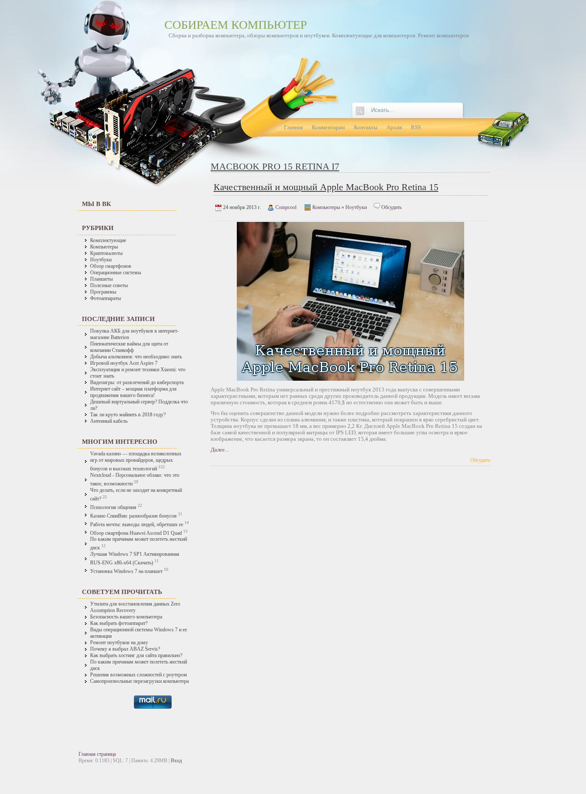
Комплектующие (108, 240)
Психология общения (113, 507)
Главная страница (97, 754)
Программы (103, 292)
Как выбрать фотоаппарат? (119, 623)
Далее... (220, 449)
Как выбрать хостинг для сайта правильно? (136, 655)
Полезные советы (109, 285)
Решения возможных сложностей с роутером (138, 675)
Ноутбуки (101, 260)
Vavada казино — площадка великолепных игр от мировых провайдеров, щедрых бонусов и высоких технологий (135, 461)
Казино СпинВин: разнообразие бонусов (134, 516)
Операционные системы (115, 273)
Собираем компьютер (235, 24)
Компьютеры (104, 247)
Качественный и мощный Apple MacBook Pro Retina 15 (326, 187)
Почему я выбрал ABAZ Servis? (125, 649)
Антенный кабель (108, 421)
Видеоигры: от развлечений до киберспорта (137, 382)
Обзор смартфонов (110, 266)
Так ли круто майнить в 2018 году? (128, 415)
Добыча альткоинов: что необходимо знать (136, 357)
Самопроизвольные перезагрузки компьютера (139, 681)
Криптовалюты (106, 253)
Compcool (285, 207)
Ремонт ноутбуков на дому (119, 643)
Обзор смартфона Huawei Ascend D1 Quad (136, 533)
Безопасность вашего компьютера (126, 617)
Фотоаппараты (105, 298)
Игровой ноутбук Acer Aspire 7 (123, 363)
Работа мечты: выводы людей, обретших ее (136, 524)
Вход (176, 761)
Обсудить (391, 207)
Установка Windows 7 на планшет (126, 571)
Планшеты (101, 279)
